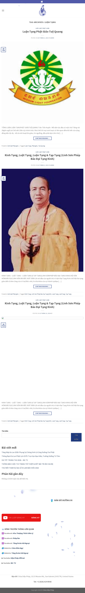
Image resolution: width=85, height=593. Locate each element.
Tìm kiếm (5, 431)
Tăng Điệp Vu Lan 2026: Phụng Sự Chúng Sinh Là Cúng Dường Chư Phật (28, 452)
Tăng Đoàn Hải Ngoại (21, 543)
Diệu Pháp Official (18, 558)
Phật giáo (35, 146)
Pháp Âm (16, 538)
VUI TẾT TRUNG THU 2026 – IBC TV (15, 460)
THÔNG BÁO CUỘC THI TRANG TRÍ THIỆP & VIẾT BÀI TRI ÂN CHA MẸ (27, 464)
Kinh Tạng (28, 294)
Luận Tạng (28, 146)
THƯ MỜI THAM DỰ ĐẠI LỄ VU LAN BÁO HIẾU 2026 (20, 468)
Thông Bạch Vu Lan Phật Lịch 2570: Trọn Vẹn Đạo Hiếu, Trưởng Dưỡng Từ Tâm (31, 456)
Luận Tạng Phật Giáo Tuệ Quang (43, 31)
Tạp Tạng (68, 294)
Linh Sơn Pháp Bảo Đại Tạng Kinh (41, 294)
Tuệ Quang (41, 146)
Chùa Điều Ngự (17, 548)
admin (52, 38)
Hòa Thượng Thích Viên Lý (23, 533)
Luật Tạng (62, 294)
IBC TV (13, 563)
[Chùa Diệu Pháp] (42, 10)
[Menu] (3, 10)
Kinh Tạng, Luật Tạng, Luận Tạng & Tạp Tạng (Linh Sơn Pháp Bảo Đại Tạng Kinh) (42, 157)
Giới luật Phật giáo (42, 28)
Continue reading (42, 138)
